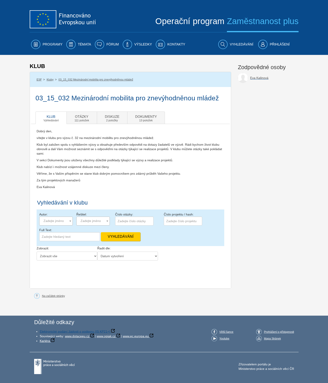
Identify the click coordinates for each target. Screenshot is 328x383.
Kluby (50, 79)
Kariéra (45, 341)
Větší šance (226, 331)
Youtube (224, 338)
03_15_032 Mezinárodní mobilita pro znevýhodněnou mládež (95, 79)
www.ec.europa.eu (136, 336)
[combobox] (56, 221)
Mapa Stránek (272, 338)
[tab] (51, 118)
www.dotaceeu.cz (77, 336)
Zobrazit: (43, 248)
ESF (39, 79)
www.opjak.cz (106, 336)
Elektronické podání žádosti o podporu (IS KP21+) (75, 331)
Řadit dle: (104, 248)
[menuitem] (47, 44)
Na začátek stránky (53, 296)
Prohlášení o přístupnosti (279, 331)
